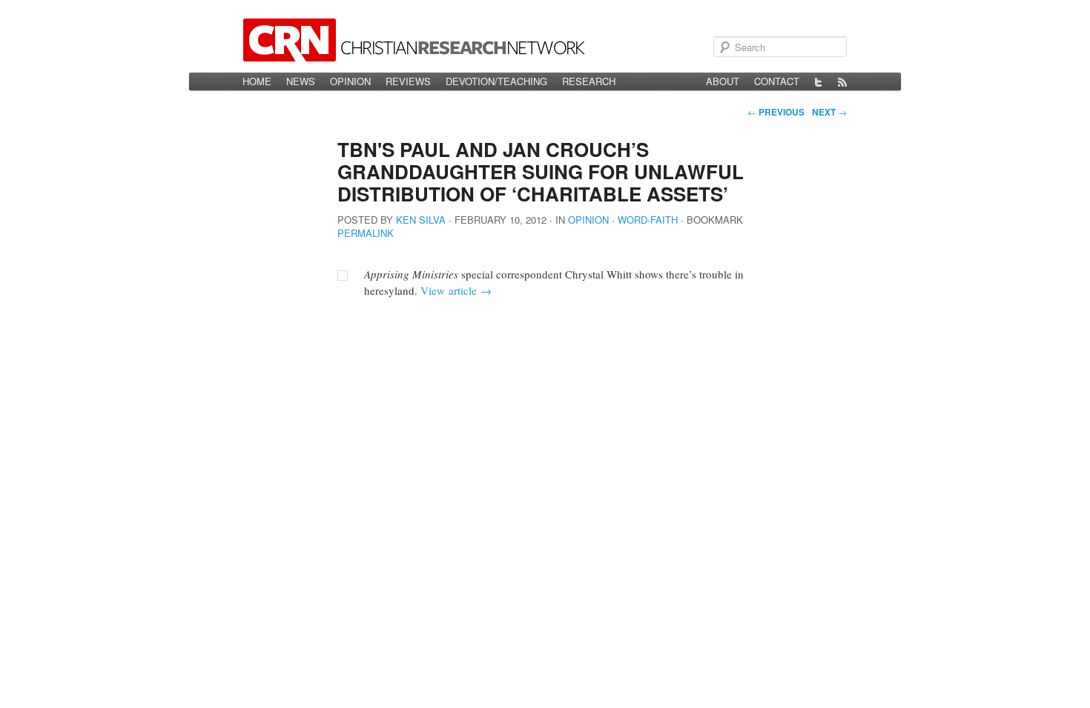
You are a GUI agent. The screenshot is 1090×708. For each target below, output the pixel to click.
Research (588, 81)
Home (256, 81)
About (722, 81)
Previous (776, 111)
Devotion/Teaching (496, 81)
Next (829, 111)
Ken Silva (421, 220)
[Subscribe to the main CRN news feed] (842, 81)
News (300, 81)
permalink (365, 233)
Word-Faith (648, 220)
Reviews (408, 81)
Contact (776, 81)
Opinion (350, 81)
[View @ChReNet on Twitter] (818, 81)
